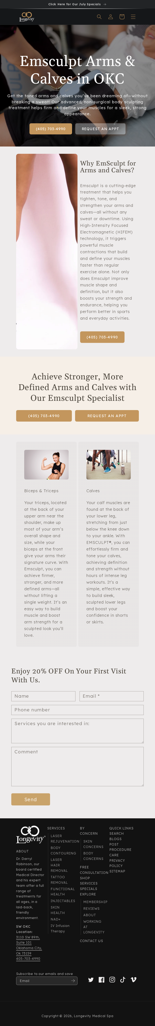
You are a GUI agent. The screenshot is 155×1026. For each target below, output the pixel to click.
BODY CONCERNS (93, 856)
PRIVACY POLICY (117, 863)
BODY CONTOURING (60, 850)
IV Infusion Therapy (60, 928)
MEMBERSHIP (93, 902)
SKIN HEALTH (58, 910)
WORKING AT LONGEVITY (93, 926)
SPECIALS (88, 889)
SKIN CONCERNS (93, 844)
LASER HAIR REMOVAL (59, 865)
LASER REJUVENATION (60, 838)
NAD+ (56, 919)
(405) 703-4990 (50, 129)
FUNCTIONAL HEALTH (60, 891)
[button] (99, 16)
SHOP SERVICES (89, 881)
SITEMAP (117, 871)
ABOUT (89, 915)
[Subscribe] (73, 981)
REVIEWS (91, 909)
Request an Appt (100, 129)
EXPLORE (88, 894)
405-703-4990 (28, 959)
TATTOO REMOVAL (59, 880)
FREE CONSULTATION (91, 870)
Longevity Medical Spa (93, 1016)
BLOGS (115, 839)
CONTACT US (91, 941)
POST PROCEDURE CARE (120, 849)
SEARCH (116, 833)
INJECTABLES (60, 901)
